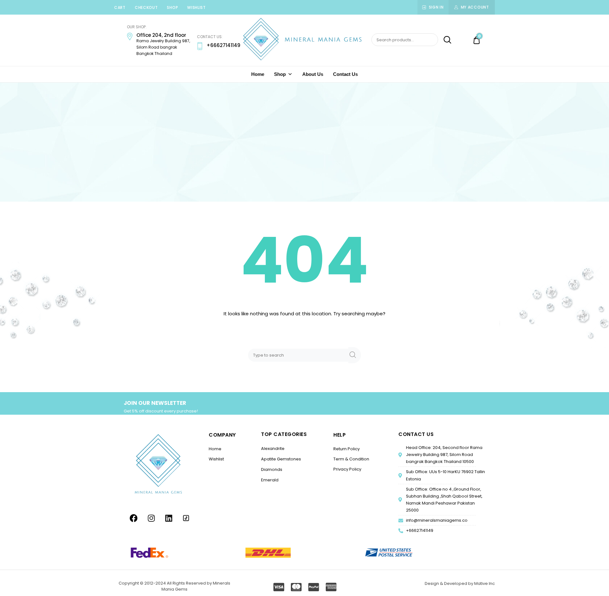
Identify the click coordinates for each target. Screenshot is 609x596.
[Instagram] (151, 518)
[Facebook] (134, 518)
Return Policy (346, 449)
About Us (312, 74)
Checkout (146, 7)
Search (445, 40)
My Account (475, 7)
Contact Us (345, 74)
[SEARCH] (354, 355)
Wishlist (196, 7)
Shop (172, 7)
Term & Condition (351, 459)
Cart (120, 7)
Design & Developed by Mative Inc (460, 583)
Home (257, 74)
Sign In (436, 7)
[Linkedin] (169, 518)
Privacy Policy (347, 469)
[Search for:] (299, 355)
